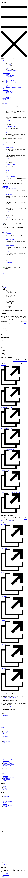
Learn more (5, 144)
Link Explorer (9, 76)
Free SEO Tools (4, 757)
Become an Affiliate (7, 801)
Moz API (8, 68)
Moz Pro (8, 62)
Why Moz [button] (5, 90)
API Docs (5, 780)
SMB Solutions (6, 741)
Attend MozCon (6, 98)
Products (2, 727)
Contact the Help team (5, 864)
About (4, 786)
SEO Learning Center (10, 84)
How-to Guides (6, 778)
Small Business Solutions (11, 94)
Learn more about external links (10, 697)
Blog (4, 88)
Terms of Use (6, 875)
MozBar (8, 79)
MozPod (5, 806)
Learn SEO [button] (5, 81)
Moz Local (8, 64)
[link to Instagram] (13, 841)
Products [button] (5, 60)
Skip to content (4, 1)
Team (4, 787)
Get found (5, 186)
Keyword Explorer (10, 75)
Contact (5, 789)
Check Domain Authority (6, 706)
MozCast (5, 768)
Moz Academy (9, 85)
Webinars (5, 804)
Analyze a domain (5, 321)
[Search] (13, 286)
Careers (5, 788)
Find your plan (6, 229)
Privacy (5, 876)
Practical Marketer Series (8, 805)
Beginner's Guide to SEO (11, 82)
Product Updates (6, 736)
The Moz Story (9, 96)
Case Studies (6, 795)
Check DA (24, 321)
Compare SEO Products (11, 70)
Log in (4, 99)
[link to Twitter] (13, 821)
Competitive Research (10, 77)
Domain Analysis (9, 74)
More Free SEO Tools (10, 80)
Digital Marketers (9, 91)
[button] (4, 289)
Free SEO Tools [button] (6, 73)
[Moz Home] (3, 3)
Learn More (5, 273)
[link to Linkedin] (13, 852)
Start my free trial (4, 715)
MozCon (8, 86)
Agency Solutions (10, 92)
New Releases (9, 97)
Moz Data (8, 71)
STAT (7, 67)
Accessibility (6, 873)
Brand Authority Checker (8, 764)
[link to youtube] (13, 862)
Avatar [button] (4, 297)
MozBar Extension (7, 767)
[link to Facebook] (13, 831)
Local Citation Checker (8, 765)
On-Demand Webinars (11, 200)
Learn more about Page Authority (20, 361)
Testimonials (6, 796)
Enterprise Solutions (10, 93)
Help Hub (5, 776)
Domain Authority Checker (9, 759)
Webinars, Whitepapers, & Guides (13, 87)
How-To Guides (9, 205)
